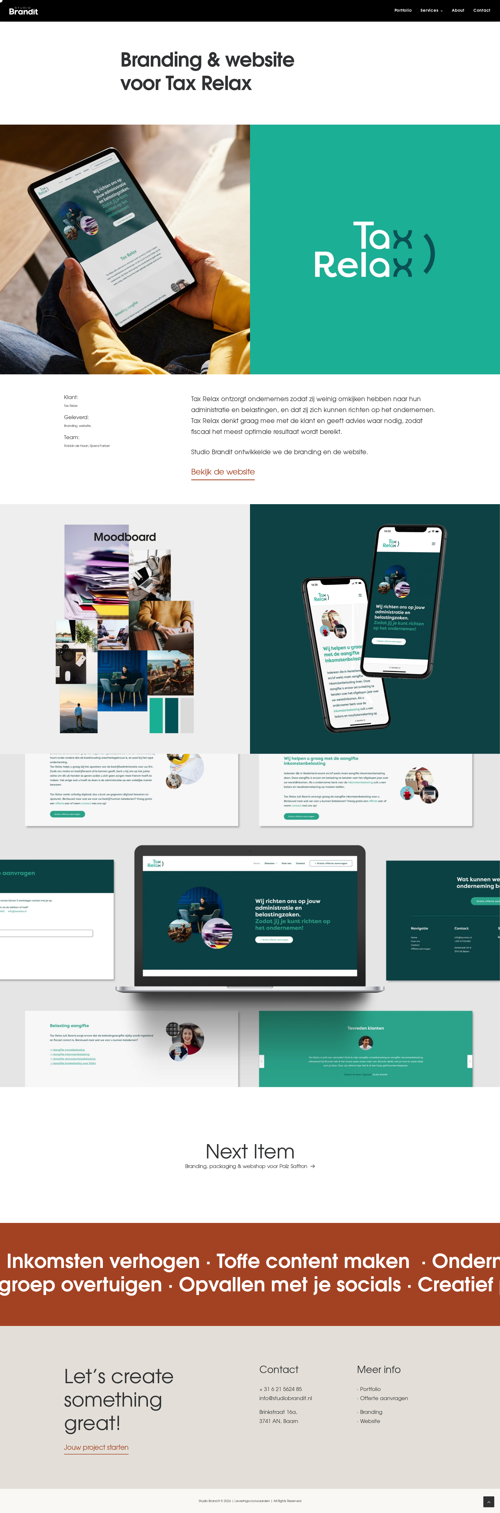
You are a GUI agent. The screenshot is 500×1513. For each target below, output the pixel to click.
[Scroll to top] (488, 1500)
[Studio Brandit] (23, 11)
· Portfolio (369, 1389)
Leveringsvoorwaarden (252, 1500)
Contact (482, 10)
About (458, 10)
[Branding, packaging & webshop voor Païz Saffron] (250, 1154)
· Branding (369, 1411)
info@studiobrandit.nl (285, 1398)
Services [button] (429, 10)
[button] (223, 471)
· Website (368, 1421)
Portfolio (403, 10)
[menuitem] (405, 11)
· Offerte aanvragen (382, 1398)
